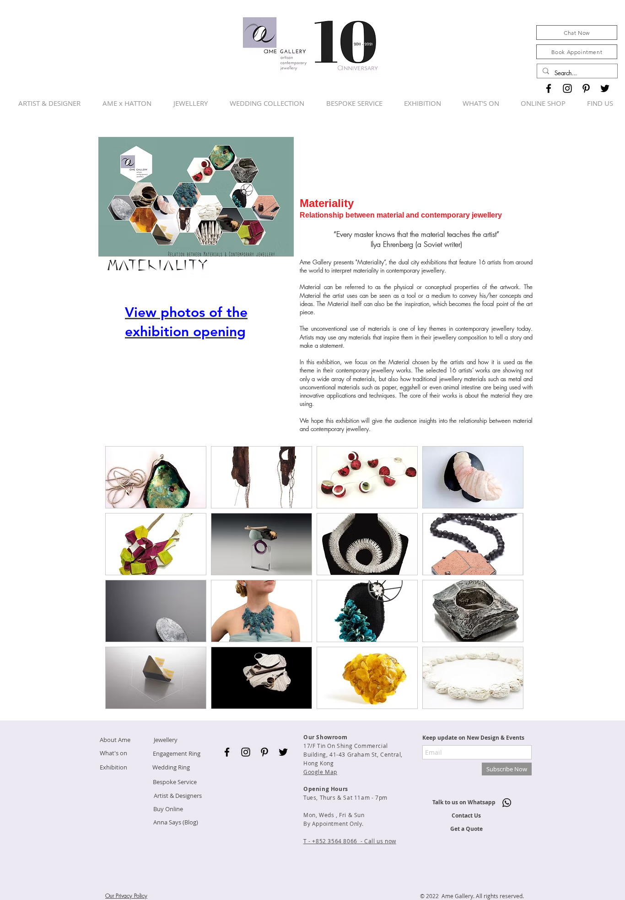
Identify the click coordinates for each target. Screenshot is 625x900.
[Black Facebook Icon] (549, 88)
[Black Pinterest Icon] (586, 88)
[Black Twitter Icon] (605, 88)
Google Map (320, 771)
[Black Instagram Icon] (567, 88)
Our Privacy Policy (126, 896)
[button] (155, 477)
